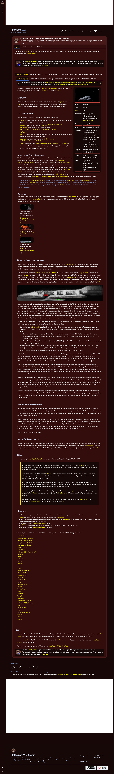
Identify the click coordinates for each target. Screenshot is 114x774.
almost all (62, 185)
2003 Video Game (61, 84)
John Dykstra (52, 273)
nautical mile (72, 277)
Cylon (28, 53)
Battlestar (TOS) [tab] (23, 79)
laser (23, 231)
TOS (84, 120)
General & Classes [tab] (22, 74)
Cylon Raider (36, 327)
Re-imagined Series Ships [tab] (69, 74)
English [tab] (17, 47)
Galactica (23, 132)
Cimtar (45, 125)
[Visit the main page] (2, 3)
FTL (76, 110)
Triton (22, 146)
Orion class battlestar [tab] (89, 79)
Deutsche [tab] (24, 47)
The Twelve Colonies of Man (49, 88)
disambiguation (32, 61)
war (18, 104)
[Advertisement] (59, 12)
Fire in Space (89, 120)
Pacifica (22, 134)
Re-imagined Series (52, 82)
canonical (61, 517)
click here (45, 66)
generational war (46, 91)
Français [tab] (32, 47)
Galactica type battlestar (69, 82)
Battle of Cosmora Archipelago (45, 143)
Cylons (59, 91)
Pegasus (23, 139)
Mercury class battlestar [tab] (55, 79)
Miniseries (71, 180)
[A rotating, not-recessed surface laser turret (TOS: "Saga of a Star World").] (25, 240)
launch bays (72, 197)
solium (67, 491)
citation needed (95, 146)
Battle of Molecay (61, 176)
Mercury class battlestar (87, 82)
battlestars (85, 180)
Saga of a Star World (56, 124)
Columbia (23, 127)
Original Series (84, 273)
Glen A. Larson (65, 162)
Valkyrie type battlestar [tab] (72, 79)
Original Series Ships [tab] (52, 74)
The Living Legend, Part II (30, 141)
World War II (90, 445)
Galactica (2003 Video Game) (79, 84)
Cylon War (32, 182)
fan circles (25, 158)
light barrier (61, 493)
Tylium (35, 493)
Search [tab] (39, 47)
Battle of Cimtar (60, 174)
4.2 (25, 525)
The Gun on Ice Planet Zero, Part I (32, 129)
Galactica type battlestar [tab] (38, 79)
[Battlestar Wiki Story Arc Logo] (19, 83)
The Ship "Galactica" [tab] (36, 74)
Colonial (27, 51)
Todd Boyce (69, 264)
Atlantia (22, 125)
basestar (32, 53)
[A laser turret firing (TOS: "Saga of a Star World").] (25, 227)
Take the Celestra (63, 143)
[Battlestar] (87, 95)
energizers (73, 491)
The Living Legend (42, 141)
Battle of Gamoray (49, 139)
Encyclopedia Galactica (36, 459)
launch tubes (37, 199)
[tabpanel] (59, 353)
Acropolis (23, 120)
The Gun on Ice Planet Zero (49, 129)
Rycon (22, 143)
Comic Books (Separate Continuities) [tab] (91, 74)
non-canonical (29, 162)
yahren (62, 102)
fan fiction (66, 519)
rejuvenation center (34, 501)
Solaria (22, 517)
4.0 (22, 525)
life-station (83, 499)
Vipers (48, 474)
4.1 (24, 525)
